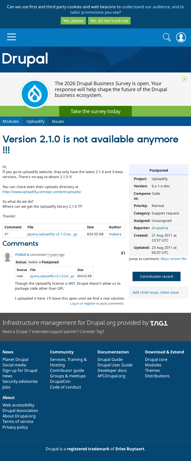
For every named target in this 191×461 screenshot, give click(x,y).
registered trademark (88, 449)
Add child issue (145, 292)
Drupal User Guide (115, 365)
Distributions (157, 376)
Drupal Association (20, 410)
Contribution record (156, 276)
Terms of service (17, 421)
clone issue (169, 292)
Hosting (57, 365)
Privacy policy (15, 427)
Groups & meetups (68, 376)
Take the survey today (95, 111)
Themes (152, 370)
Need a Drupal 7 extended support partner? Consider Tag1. (53, 331)
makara (115, 234)
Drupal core (156, 359)
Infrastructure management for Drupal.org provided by (76, 322)
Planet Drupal (15, 359)
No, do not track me (109, 20)
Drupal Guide (110, 359)
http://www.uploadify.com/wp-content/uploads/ (41, 191)
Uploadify (35, 121)
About (8, 397)
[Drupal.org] (55, 60)
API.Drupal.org (111, 376)
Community (62, 352)
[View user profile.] (7, 257)
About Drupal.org (19, 416)
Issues (58, 121)
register (90, 303)
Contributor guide (67, 370)
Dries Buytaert (129, 449)
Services (57, 359)
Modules (10, 121)
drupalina (160, 227)
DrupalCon (60, 381)
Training (75, 359)
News (7, 352)
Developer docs (112, 370)
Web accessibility (18, 405)
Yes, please (73, 20)
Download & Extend (164, 352)
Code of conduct (65, 387)
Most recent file (174, 258)
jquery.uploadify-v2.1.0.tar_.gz (52, 234)
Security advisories (20, 381)
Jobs (6, 387)
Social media (14, 365)
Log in (74, 303)
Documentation (113, 352)
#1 (6, 234)
